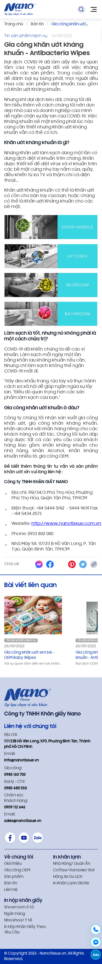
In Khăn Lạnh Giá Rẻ (71, 883)
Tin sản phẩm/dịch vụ (21, 640)
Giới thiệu (13, 864)
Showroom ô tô (19, 907)
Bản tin (37, 24)
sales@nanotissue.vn (22, 821)
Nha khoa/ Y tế (18, 920)
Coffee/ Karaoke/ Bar (74, 870)
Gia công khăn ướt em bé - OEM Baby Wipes (29, 655)
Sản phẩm (14, 877)
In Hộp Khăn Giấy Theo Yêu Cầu (25, 930)
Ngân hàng (14, 914)
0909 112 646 (14, 807)
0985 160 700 (15, 775)
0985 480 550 (15, 788)
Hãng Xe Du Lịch (67, 877)
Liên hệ (11, 890)
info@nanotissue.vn (21, 760)
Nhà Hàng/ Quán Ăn (71, 864)
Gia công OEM (17, 870)
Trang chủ (13, 24)
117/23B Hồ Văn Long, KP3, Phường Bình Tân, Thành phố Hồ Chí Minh (47, 744)
